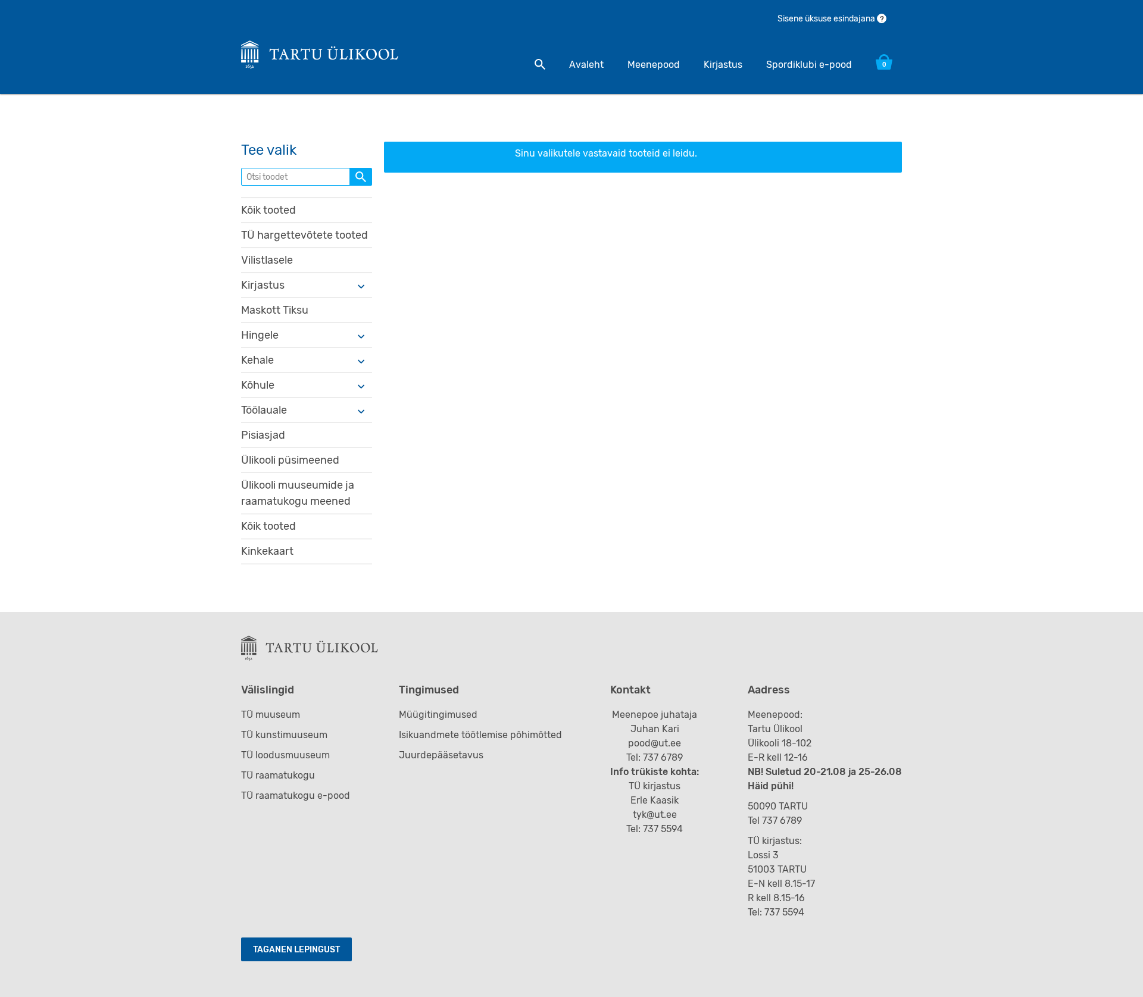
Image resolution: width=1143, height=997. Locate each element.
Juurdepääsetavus (441, 755)
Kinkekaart (267, 551)
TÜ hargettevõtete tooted (304, 235)
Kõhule (257, 385)
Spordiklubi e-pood (809, 64)
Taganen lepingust (296, 950)
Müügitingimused (438, 714)
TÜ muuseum (270, 714)
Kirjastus (723, 64)
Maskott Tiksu (274, 310)
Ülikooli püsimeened (290, 460)
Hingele (260, 335)
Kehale (257, 360)
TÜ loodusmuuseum (285, 755)
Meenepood (653, 64)
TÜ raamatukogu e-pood (295, 795)
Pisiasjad (263, 435)
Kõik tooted (268, 210)
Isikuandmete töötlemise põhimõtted (480, 734)
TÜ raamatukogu (278, 775)
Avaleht (586, 64)
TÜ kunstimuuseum (284, 734)
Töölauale (264, 410)
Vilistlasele (267, 260)
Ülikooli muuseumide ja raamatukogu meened (297, 493)
